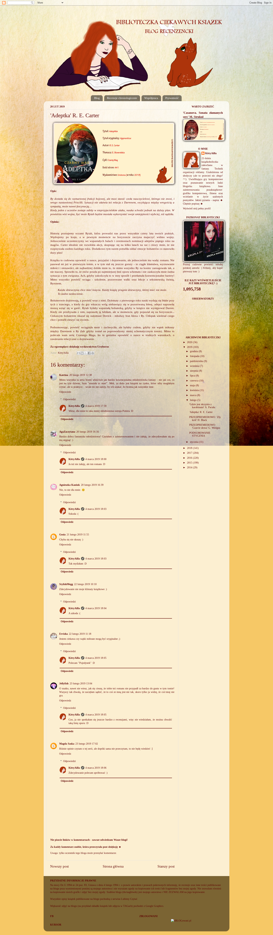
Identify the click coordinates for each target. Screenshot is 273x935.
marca (193, 395)
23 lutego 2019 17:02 (86, 743)
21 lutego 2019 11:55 (78, 534)
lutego (193, 400)
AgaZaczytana (67, 431)
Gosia (62, 534)
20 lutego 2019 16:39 (92, 485)
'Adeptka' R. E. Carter (201, 412)
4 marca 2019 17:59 (95, 406)
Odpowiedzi (69, 399)
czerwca (194, 380)
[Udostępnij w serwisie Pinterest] (93, 353)
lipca (193, 375)
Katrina (63, 375)
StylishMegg (66, 584)
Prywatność (172, 98)
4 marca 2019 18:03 (95, 509)
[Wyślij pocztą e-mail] (78, 353)
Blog (97, 98)
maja (193, 385)
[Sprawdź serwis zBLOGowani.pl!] (181, 920)
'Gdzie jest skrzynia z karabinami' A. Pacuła (202, 406)
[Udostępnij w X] (85, 353)
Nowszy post (59, 866)
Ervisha (63, 633)
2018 (190, 448)
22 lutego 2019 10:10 (85, 584)
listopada (195, 356)
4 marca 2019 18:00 (95, 459)
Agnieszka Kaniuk (69, 485)
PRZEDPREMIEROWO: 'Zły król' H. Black (205, 418)
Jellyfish (64, 683)
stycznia (194, 442)
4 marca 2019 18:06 (95, 767)
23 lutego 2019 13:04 (81, 683)
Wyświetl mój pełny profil (197, 208)
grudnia (194, 351)
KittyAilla (74, 406)
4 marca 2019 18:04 (95, 608)
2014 (190, 467)
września (195, 366)
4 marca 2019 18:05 (95, 658)
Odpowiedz (65, 392)
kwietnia (195, 390)
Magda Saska (66, 743)
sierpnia (194, 370)
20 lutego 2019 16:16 (87, 431)
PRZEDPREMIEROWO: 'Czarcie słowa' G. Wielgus (204, 426)
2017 (190, 452)
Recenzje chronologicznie (122, 98)
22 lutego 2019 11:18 (80, 633)
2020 (190, 342)
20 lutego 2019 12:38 (80, 375)
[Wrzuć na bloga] (82, 353)
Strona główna (113, 866)
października (197, 361)
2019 (190, 347)
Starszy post (166, 866)
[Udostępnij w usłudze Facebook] (89, 353)
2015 (190, 462)
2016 (190, 457)
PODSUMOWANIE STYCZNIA (199, 434)
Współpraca (151, 98)
